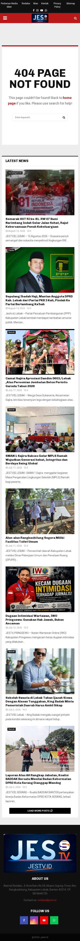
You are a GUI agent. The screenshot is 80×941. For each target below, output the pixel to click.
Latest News (17, 161)
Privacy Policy (57, 5)
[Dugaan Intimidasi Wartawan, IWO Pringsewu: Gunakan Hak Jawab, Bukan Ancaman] (40, 589)
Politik (11, 250)
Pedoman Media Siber (9, 5)
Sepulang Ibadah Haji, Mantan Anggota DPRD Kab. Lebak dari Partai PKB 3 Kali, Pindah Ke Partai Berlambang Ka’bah (39, 300)
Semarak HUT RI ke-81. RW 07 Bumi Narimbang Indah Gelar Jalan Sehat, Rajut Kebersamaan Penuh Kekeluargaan (37, 222)
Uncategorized (15, 173)
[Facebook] (24, 920)
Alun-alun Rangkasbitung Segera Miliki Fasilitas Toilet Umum (35, 539)
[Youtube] (44, 920)
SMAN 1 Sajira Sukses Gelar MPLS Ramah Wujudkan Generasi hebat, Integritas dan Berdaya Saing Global (37, 459)
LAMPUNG (12, 570)
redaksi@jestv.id (46, 900)
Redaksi (26, 3)
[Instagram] (34, 920)
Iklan (35, 3)
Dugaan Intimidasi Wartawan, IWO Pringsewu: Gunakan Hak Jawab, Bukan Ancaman (35, 619)
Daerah (11, 332)
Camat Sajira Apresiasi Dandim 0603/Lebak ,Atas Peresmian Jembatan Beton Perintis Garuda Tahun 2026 (38, 382)
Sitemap (70, 3)
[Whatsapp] (54, 920)
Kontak (44, 3)
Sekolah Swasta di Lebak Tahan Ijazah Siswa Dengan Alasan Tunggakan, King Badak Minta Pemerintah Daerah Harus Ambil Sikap (40, 701)
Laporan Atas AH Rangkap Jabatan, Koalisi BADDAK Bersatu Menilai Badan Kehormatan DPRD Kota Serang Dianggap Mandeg (38, 779)
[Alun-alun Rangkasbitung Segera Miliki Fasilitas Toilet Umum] (40, 511)
